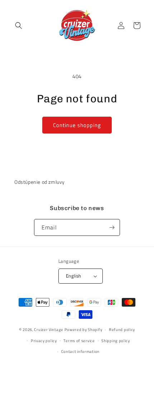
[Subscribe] (112, 227)
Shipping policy (115, 341)
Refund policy (122, 329)
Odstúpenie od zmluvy (39, 182)
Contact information (80, 351)
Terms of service (79, 341)
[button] (19, 25)
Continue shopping (77, 125)
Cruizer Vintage (48, 329)
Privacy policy (44, 341)
